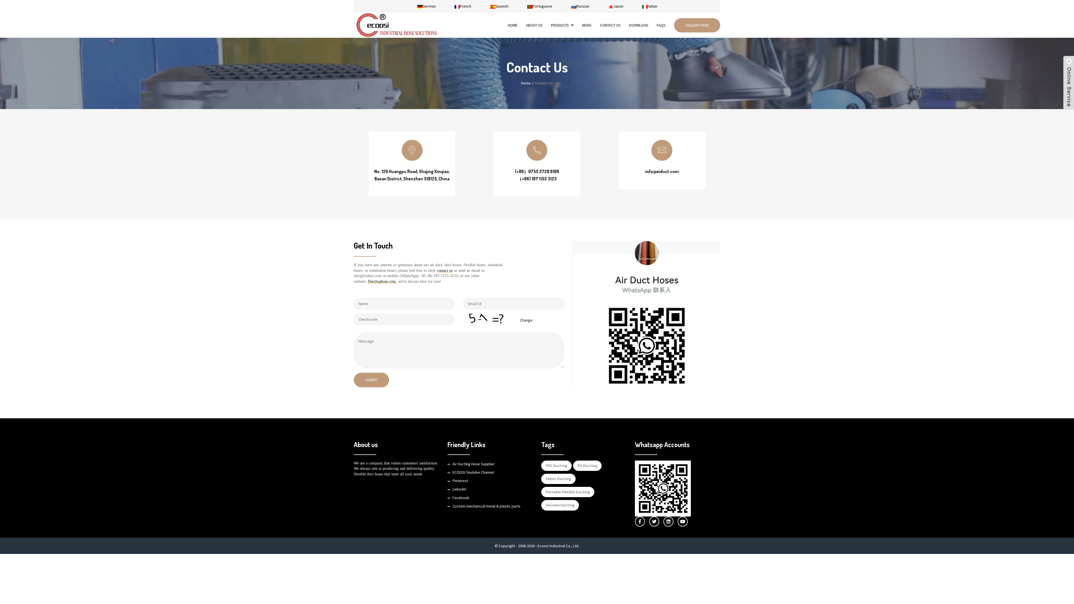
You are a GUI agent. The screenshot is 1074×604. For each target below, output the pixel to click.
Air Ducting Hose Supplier (474, 463)
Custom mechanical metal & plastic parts (486, 506)
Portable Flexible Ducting (568, 491)
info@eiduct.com (662, 171)
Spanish (501, 6)
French (465, 6)
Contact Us (610, 25)
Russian (582, 6)
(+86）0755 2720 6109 (537, 171)
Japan (618, 6)
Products (560, 25)
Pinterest (460, 480)
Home (512, 25)
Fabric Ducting (558, 478)
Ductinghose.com (382, 281)
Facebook (461, 497)
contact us (445, 270)
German (429, 6)
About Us (534, 25)
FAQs (661, 25)
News (587, 25)
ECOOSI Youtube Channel (473, 472)
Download (638, 25)
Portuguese (542, 6)
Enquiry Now (697, 25)
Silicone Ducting (560, 505)
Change (526, 320)
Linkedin (459, 489)
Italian (652, 6)
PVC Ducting (556, 465)
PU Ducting (587, 465)
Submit (371, 379)
